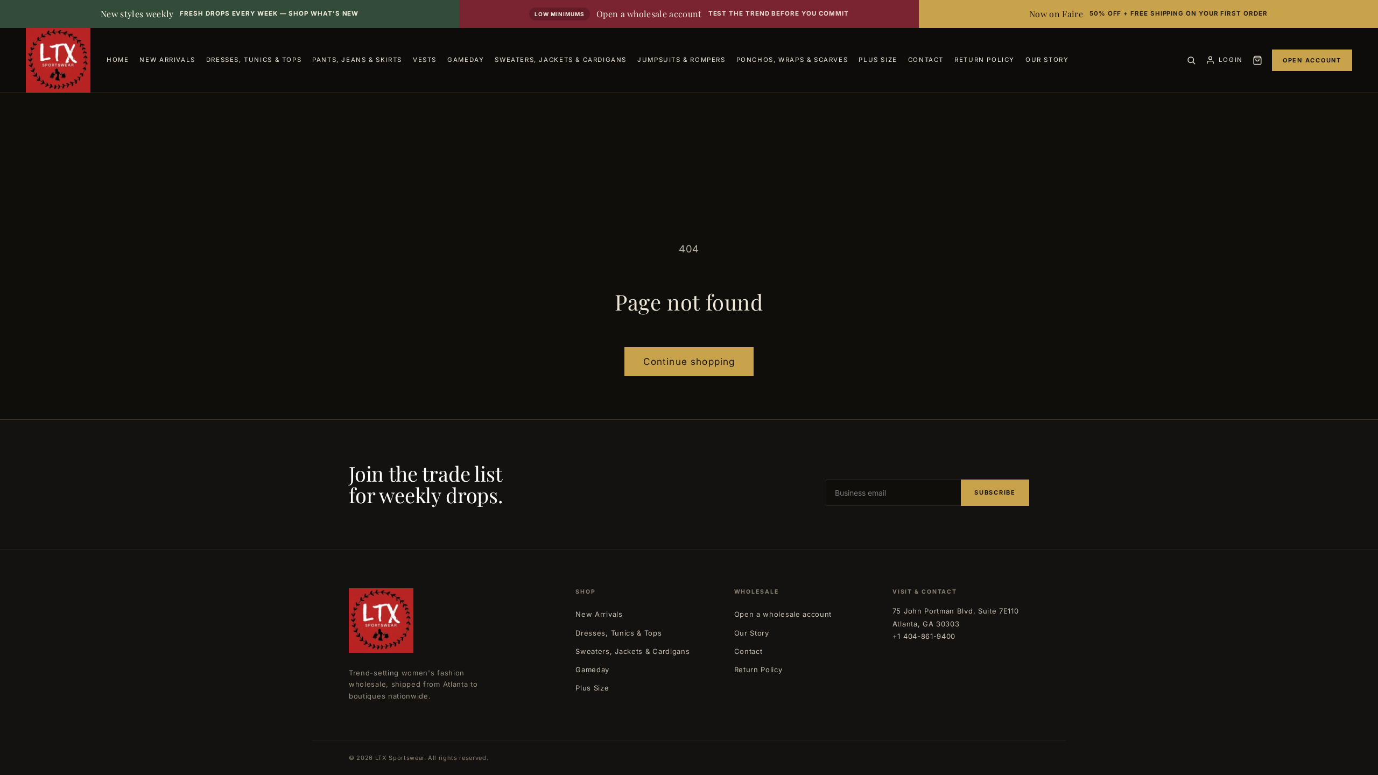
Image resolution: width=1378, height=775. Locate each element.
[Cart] (1257, 60)
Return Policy (758, 669)
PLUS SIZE (878, 60)
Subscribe (995, 492)
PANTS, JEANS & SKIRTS (357, 60)
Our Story (751, 633)
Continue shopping (689, 361)
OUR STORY (1047, 60)
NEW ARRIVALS (167, 60)
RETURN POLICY (984, 60)
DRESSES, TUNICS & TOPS (253, 60)
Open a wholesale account (783, 614)
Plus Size (592, 688)
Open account (1312, 60)
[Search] (1191, 60)
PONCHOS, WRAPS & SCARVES (792, 60)
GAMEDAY (465, 60)
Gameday (592, 669)
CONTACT (926, 60)
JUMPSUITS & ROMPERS (681, 60)
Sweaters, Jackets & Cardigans (632, 651)
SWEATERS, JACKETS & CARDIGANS (561, 60)
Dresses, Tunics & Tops (618, 633)
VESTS (425, 60)
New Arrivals (598, 614)
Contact (748, 651)
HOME (118, 60)
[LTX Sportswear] (58, 60)
